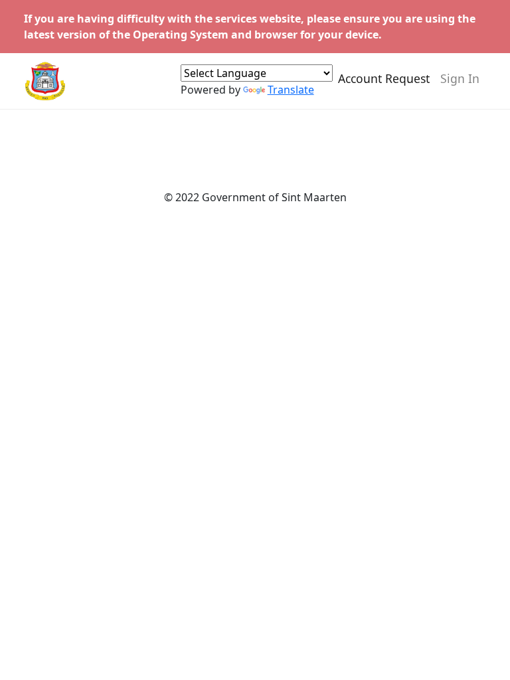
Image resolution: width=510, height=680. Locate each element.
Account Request (384, 78)
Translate (291, 89)
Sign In (459, 78)
